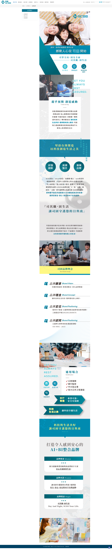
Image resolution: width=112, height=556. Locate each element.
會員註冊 (88, 2)
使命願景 (26, 17)
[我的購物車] (101, 2)
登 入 (84, 2)
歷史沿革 (26, 16)
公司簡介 (29, 10)
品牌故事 (26, 14)
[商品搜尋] (99, 2)
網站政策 (67, 546)
